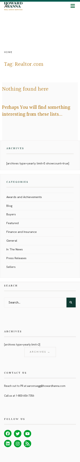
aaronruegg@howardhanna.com (46, 386)
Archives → (40, 351)
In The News (14, 249)
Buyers (11, 214)
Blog (9, 206)
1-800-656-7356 (25, 395)
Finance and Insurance (21, 232)
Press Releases (16, 258)
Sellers (11, 267)
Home (8, 52)
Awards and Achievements (24, 197)
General (11, 240)
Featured (12, 223)
